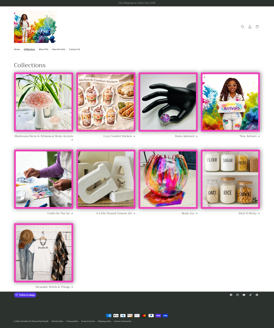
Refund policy (57, 321)
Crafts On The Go (58, 213)
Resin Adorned (184, 136)
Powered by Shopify (40, 321)
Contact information (122, 321)
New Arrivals (248, 136)
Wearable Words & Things (53, 287)
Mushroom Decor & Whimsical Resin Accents (43, 137)
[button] (242, 26)
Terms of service (88, 321)
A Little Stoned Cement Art (114, 213)
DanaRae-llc (26, 321)
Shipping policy (104, 321)
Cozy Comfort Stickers (117, 136)
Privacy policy (72, 321)
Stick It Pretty (247, 213)
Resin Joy (188, 213)
